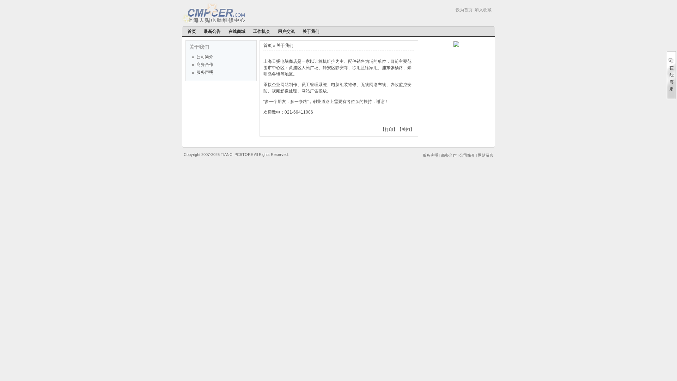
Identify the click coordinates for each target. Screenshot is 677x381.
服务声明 (204, 72)
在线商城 (236, 31)
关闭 (406, 129)
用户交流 (286, 31)
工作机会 (261, 31)
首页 (192, 31)
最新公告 (212, 31)
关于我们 (311, 31)
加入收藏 (483, 9)
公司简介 (204, 56)
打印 (389, 129)
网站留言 (485, 155)
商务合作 (204, 64)
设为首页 (464, 9)
